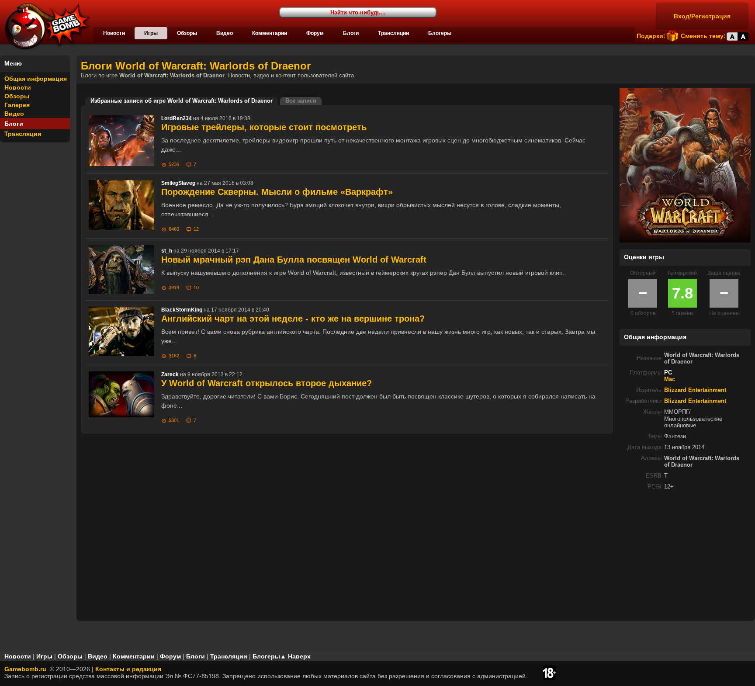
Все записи (300, 101)
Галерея (17, 104)
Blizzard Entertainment (695, 390)
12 (196, 229)
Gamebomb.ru (25, 668)
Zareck (170, 374)
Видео (224, 33)
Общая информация (35, 78)
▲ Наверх (295, 656)
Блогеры (439, 33)
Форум (315, 33)
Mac (669, 379)
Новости (114, 33)
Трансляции (393, 33)
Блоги (351, 33)
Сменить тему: (703, 35)
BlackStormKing (181, 310)
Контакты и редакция (128, 668)
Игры (151, 33)
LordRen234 (176, 118)
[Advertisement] (685, 558)
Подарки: (651, 35)
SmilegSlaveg (178, 183)
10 (196, 287)
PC (668, 373)
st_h (166, 251)
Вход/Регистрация (702, 16)
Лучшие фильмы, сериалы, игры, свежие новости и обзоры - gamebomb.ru (45, 26)
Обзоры (187, 33)
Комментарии (269, 33)
